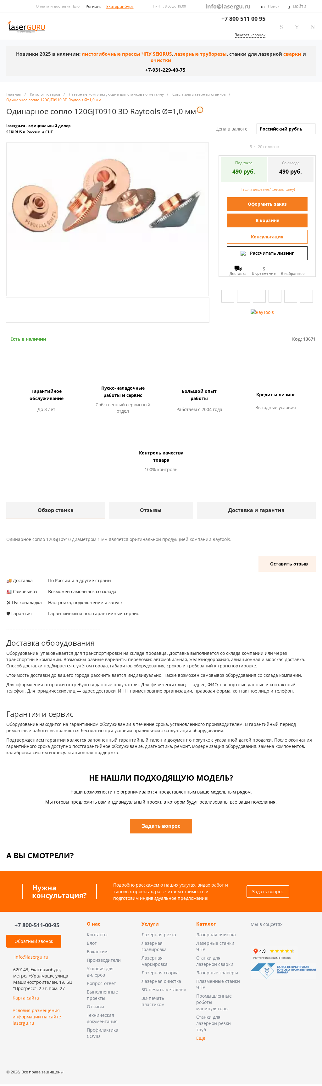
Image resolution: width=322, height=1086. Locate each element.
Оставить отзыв (289, 564)
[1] (221, 146)
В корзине (267, 220)
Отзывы (95, 1007)
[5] (244, 146)
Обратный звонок (33, 941)
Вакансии (97, 952)
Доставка (238, 273)
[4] (238, 146)
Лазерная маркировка (155, 961)
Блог (77, 6)
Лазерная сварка (160, 973)
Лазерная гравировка (154, 946)
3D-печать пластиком (153, 1001)
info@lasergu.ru (228, 6)
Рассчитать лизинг (272, 253)
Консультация (267, 237)
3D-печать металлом (164, 990)
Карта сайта (26, 998)
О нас (93, 924)
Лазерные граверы (217, 973)
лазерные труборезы (200, 54)
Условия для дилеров (100, 972)
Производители (104, 960)
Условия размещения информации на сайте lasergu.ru (37, 1016)
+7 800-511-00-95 (36, 925)
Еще (200, 1038)
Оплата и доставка (53, 6)
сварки (292, 54)
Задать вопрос (268, 891)
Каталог (206, 924)
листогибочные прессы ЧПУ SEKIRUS (127, 54)
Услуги (150, 924)
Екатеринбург (120, 6)
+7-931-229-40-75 (165, 70)
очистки (161, 60)
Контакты (97, 935)
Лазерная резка (159, 935)
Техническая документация (102, 1018)
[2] (227, 146)
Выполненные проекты (102, 995)
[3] (232, 146)
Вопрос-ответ (101, 983)
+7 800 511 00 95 (243, 18)
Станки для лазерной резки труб (213, 1023)
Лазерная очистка (161, 981)
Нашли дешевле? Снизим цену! (267, 189)
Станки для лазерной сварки (214, 961)
